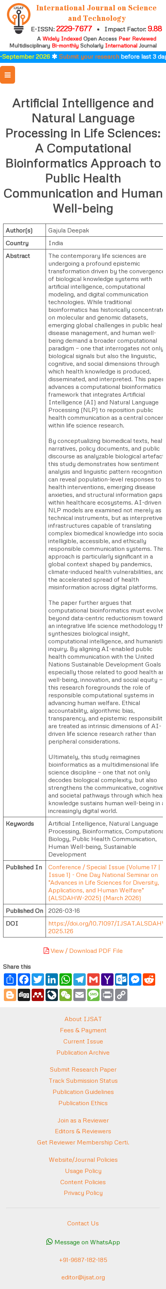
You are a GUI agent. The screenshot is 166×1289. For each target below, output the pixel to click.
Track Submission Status (83, 1080)
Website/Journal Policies (83, 1159)
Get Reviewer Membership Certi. (83, 1142)
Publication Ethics (83, 1103)
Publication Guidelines (83, 1091)
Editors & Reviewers (83, 1131)
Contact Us (83, 1223)
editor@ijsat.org (83, 1277)
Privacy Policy (83, 1192)
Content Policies (83, 1182)
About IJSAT (83, 1019)
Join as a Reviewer (83, 1120)
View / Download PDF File (86, 950)
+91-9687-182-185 (83, 1260)
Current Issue (83, 1041)
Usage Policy (83, 1171)
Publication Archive (83, 1052)
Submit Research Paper (83, 1069)
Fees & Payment (83, 1030)
